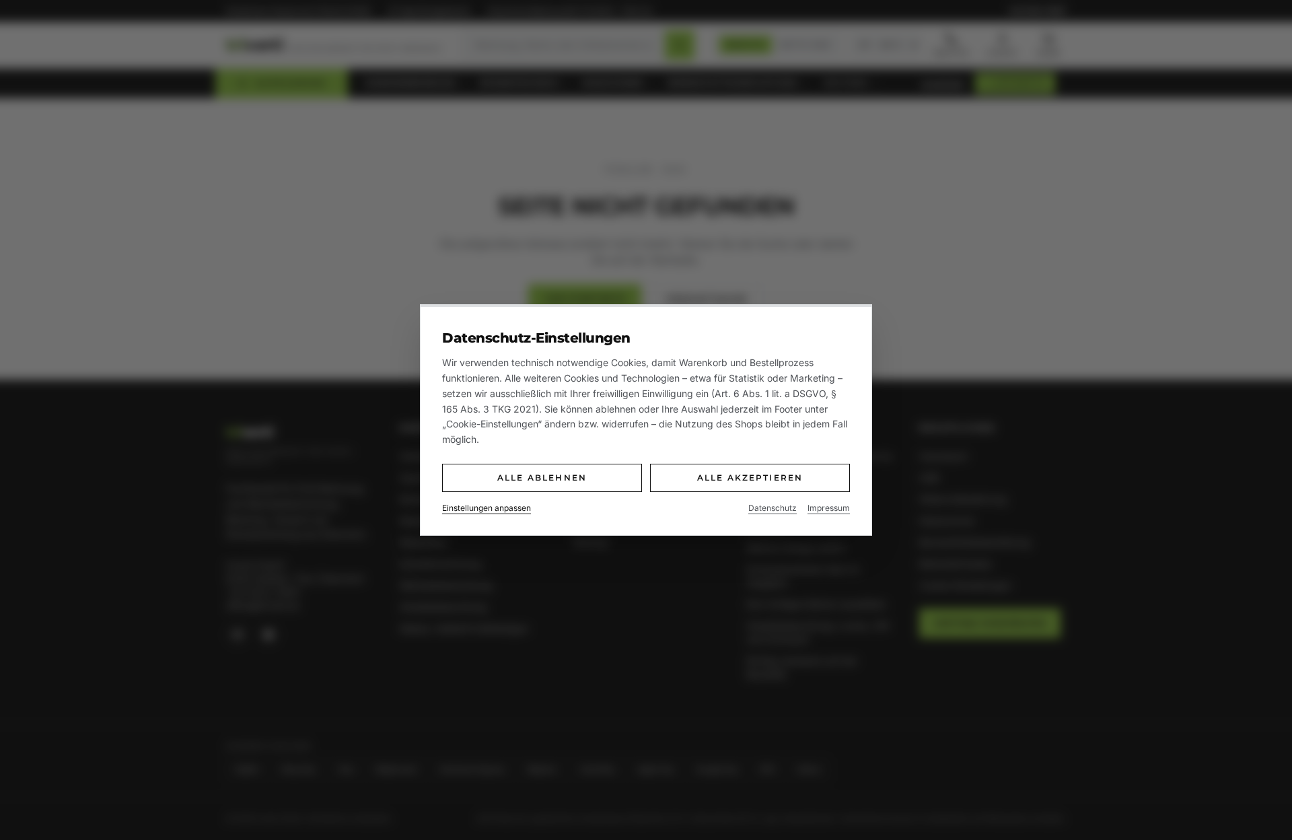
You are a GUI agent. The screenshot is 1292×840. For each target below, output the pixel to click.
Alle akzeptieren (750, 478)
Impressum (829, 508)
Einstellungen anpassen (486, 508)
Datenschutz (772, 508)
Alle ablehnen (542, 478)
